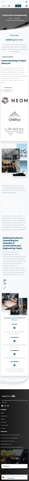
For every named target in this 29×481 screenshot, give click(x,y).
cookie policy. (10, 478)
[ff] (7, 406)
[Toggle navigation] (26, 6)
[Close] (26, 477)
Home (10, 18)
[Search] (2, 2)
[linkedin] (26, 2)
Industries (17, 18)
